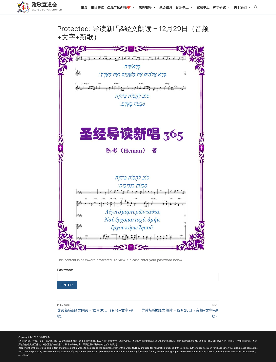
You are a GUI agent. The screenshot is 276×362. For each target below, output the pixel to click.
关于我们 (240, 7)
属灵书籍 (145, 7)
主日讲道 (97, 7)
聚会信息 (165, 7)
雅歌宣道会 (44, 4)
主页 (84, 7)
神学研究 (219, 7)
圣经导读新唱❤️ (119, 7)
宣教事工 (203, 7)
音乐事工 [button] (182, 7)
